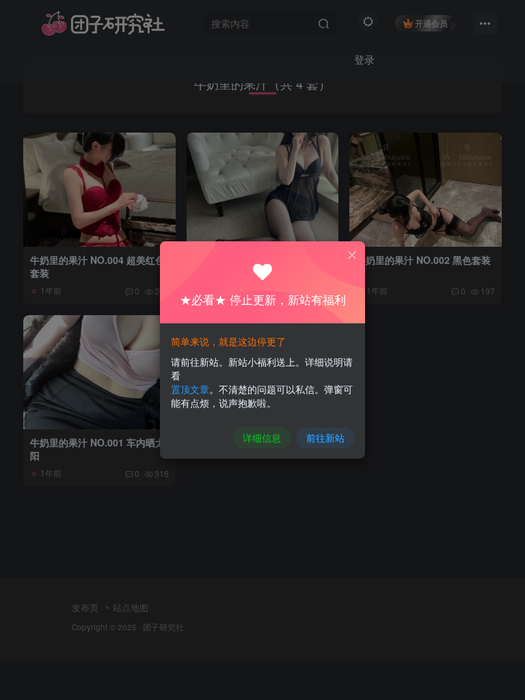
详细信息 (262, 437)
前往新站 (325, 437)
